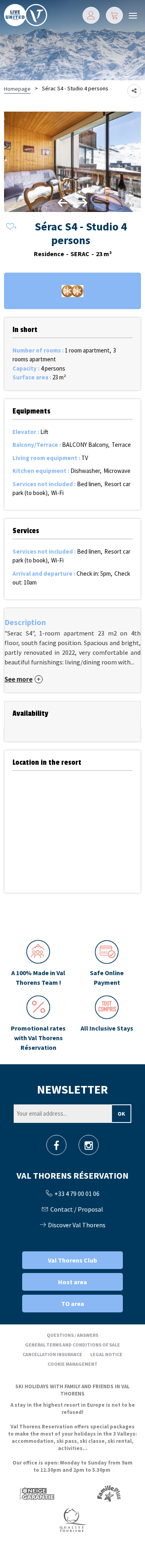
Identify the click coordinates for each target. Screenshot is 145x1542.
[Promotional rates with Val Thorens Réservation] (38, 1023)
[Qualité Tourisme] (72, 1519)
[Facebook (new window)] (56, 1147)
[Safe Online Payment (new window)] (107, 963)
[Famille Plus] (109, 1493)
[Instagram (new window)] (89, 1147)
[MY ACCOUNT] (91, 15)
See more (18, 679)
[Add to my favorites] (10, 227)
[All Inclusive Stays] (107, 1023)
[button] (114, 15)
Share (134, 91)
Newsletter (72, 1089)
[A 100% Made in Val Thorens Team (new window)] (38, 963)
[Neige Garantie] (36, 1493)
